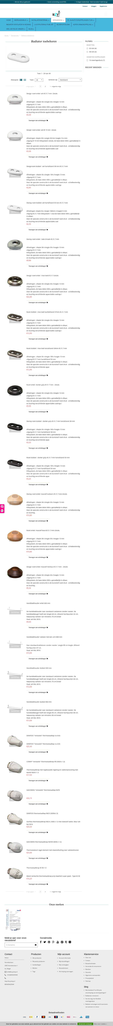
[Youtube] (58, 942)
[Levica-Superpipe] (13, 920)
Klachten (88, 969)
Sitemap (87, 981)
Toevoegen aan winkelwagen (37, 120)
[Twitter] (44, 942)
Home (8, 20)
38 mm (92, 52)
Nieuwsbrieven (63, 968)
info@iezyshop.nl (12, 972)
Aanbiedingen (36, 965)
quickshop (15, 103)
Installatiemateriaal (39, 20)
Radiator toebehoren (27, 35)
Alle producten (36, 958)
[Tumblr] (66, 942)
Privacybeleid (89, 978)
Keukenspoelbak (63, 24)
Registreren (103, 6)
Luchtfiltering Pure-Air (43, 24)
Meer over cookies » (100, 1024)
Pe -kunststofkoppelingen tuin (80, 20)
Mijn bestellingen (64, 961)
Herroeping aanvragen (66, 971)
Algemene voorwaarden (92, 975)
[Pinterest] (49, 942)
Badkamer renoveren (92, 996)
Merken (34, 968)
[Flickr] (70, 942)
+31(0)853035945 (12, 975)
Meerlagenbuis (20, 20)
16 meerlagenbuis (97, 60)
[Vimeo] (62, 942)
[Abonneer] (36, 944)
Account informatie (65, 958)
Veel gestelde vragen (15, 29)
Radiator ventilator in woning (18, 24)
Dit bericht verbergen (85, 1024)
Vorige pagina (30, 86)
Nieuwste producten (38, 961)
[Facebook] (40, 942)
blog (31, 29)
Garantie (88, 972)
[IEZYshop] (56, 14)
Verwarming (58, 20)
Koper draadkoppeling (82, 24)
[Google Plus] (53, 942)
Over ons (88, 957)
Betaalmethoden (90, 963)
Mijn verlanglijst (64, 965)
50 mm (92, 48)
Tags (33, 971)
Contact (85, 6)
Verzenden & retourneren (93, 966)
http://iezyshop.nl (10, 981)
